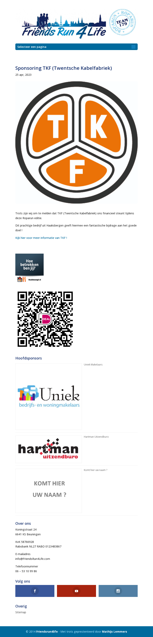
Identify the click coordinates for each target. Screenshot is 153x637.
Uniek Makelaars (93, 364)
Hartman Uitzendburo (96, 436)
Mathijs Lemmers (114, 631)
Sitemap (20, 612)
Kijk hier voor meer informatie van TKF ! (41, 238)
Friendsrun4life (47, 631)
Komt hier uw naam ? (95, 470)
